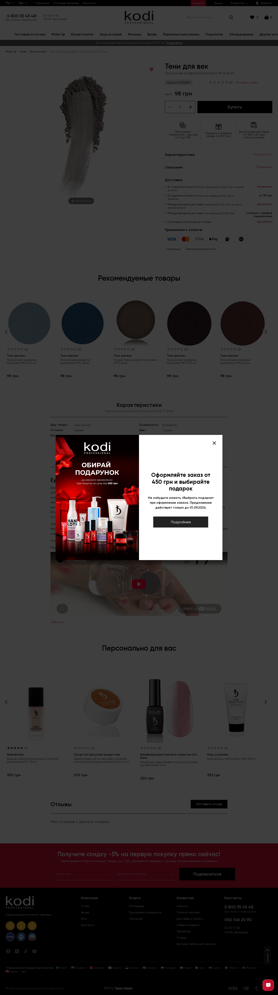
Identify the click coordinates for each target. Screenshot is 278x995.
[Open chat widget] (268, 985)
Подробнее (181, 522)
